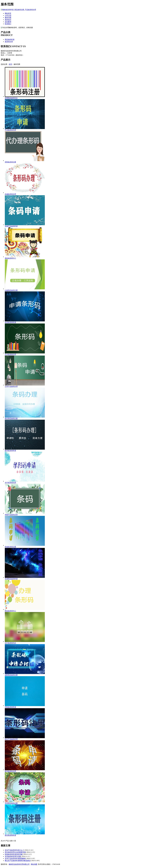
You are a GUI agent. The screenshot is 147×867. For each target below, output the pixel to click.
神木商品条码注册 (11, 418)
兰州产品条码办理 (11, 386)
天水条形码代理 (10, 354)
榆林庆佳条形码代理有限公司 (19, 864)
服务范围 (8, 17)
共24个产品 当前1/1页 (8, 841)
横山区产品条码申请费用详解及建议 (17, 860)
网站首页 (8, 13)
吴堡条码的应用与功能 (13, 856)
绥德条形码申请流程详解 (13, 854)
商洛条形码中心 (10, 611)
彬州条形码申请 (10, 450)
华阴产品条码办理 (11, 515)
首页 (10, 64)
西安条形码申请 (10, 835)
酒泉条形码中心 (10, 258)
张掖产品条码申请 (11, 226)
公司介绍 (8, 15)
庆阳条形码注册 (10, 162)
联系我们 (8, 24)
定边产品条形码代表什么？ (14, 850)
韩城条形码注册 (10, 547)
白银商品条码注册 (11, 290)
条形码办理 (9, 41)
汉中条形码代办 (10, 643)
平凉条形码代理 (10, 130)
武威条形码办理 (10, 194)
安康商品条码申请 (11, 579)
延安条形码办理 (10, 771)
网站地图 (34, 864)
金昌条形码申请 (10, 322)
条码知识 (8, 19)
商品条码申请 (9, 39)
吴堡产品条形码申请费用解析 (15, 858)
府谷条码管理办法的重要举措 (15, 852)
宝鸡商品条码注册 (11, 803)
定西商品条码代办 (11, 98)
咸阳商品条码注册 (11, 675)
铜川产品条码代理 (11, 739)
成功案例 (8, 22)
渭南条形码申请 (10, 707)
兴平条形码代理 (10, 482)
